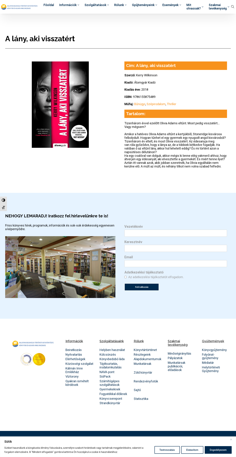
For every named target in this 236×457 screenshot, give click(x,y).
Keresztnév (133, 242)
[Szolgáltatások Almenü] (108, 5)
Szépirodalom (156, 104)
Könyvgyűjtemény (214, 350)
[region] (118, 446)
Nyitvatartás (73, 354)
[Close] (232, 439)
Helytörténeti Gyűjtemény (211, 369)
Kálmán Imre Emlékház (74, 370)
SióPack (105, 376)
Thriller (171, 104)
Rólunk (119, 5)
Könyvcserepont (111, 398)
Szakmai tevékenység (218, 6)
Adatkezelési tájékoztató (144, 272)
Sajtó (137, 390)
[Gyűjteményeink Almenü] (156, 5)
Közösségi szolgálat (79, 363)
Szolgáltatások (95, 5)
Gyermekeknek (110, 389)
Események (170, 5)
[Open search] (232, 6)
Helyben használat (112, 350)
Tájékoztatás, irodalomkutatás (111, 365)
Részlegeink (142, 354)
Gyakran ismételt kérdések (77, 383)
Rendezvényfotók (146, 381)
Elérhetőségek (75, 359)
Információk (68, 5)
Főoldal (49, 5)
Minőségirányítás (179, 353)
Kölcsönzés (108, 354)
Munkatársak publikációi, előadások (176, 366)
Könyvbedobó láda (112, 359)
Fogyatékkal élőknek (113, 394)
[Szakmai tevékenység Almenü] (228, 7)
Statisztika (141, 399)
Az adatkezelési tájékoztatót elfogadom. (156, 277)
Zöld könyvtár (143, 372)
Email (128, 257)
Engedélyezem (218, 450)
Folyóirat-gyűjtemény (210, 356)
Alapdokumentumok (147, 359)
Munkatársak (142, 363)
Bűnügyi (139, 104)
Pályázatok (175, 358)
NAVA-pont (107, 372)
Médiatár (208, 362)
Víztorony (72, 376)
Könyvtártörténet (145, 350)
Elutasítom (192, 450)
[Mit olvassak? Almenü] (203, 7)
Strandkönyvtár (110, 403)
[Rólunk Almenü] (126, 5)
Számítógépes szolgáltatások (110, 383)
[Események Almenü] (180, 5)
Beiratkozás (73, 350)
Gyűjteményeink (143, 5)
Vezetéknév (133, 227)
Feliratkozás (141, 287)
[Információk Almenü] (78, 5)
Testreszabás (167, 450)
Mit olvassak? (193, 6)
